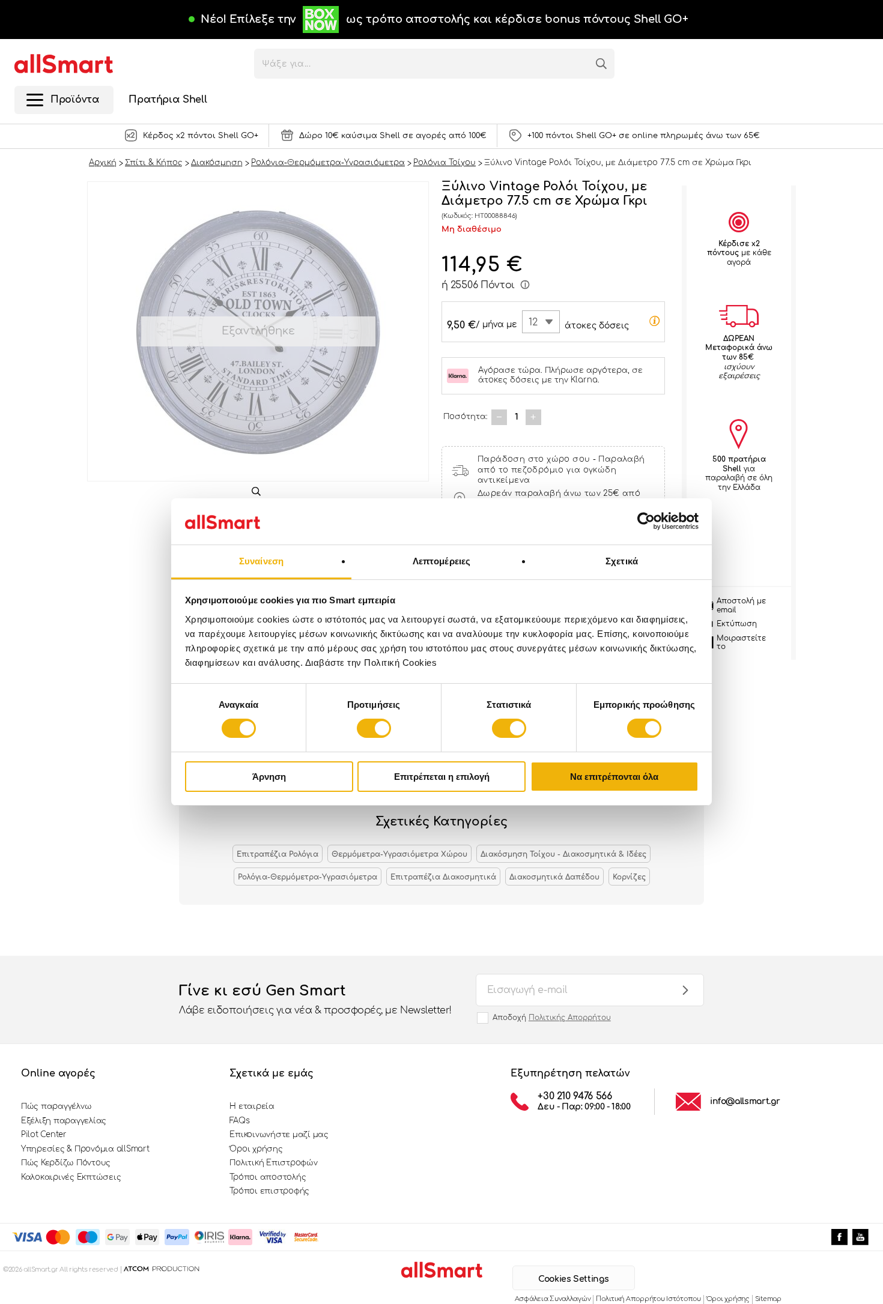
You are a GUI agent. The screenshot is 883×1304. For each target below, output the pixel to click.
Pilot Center (44, 1134)
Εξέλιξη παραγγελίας (63, 1121)
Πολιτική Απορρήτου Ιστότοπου (648, 1299)
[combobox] (541, 321)
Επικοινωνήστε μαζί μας (278, 1134)
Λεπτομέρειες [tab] (441, 561)
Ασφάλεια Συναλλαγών (553, 1299)
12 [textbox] (533, 322)
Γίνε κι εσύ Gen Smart (315, 999)
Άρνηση (269, 776)
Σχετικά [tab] (621, 561)
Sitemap (768, 1299)
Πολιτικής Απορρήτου (570, 1017)
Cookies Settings (573, 1279)
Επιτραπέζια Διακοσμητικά (443, 877)
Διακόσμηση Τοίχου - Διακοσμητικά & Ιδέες (563, 854)
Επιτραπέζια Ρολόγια (277, 854)
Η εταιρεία (251, 1106)
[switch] (374, 728)
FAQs (239, 1121)
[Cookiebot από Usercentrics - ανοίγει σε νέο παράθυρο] (646, 521)
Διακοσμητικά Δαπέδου (554, 877)
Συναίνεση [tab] (261, 561)
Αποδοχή (552, 1017)
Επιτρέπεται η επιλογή (442, 776)
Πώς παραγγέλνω (56, 1106)
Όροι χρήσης (255, 1149)
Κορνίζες (629, 877)
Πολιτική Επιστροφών (273, 1163)
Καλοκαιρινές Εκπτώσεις (71, 1177)
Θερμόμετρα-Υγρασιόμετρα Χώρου (399, 854)
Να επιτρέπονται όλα (614, 776)
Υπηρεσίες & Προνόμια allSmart (85, 1149)
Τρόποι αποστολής (267, 1177)
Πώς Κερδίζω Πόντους (66, 1163)
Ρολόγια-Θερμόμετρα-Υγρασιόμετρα (307, 877)
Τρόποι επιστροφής (269, 1191)
